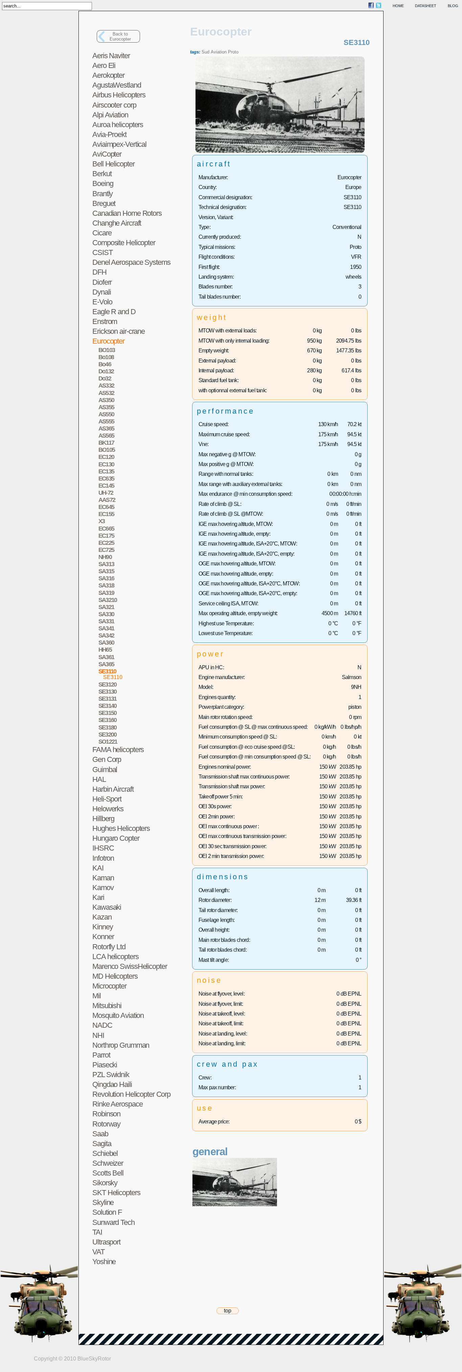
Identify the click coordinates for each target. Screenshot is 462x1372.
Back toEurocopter (120, 36)
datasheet (425, 6)
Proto (233, 51)
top (227, 1310)
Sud (205, 51)
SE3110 (112, 677)
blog (453, 6)
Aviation (219, 51)
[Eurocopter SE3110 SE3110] (280, 151)
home (398, 6)
